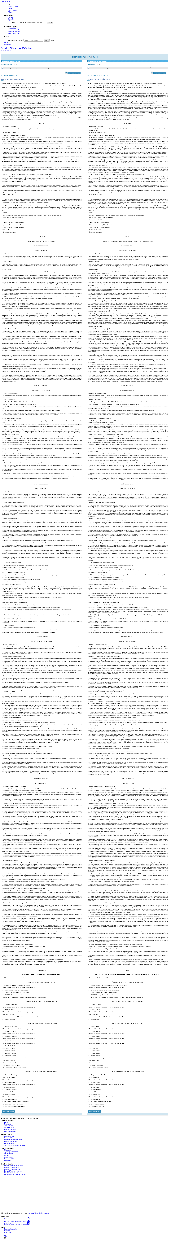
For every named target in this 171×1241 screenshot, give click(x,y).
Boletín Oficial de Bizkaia (12, 1169)
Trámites (10, 12)
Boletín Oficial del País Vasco (18, 48)
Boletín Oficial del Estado (12, 1173)
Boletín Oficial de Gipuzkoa (12, 1171)
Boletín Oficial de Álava (11, 1167)
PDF (17, 64)
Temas (10, 8)
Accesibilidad (12, 28)
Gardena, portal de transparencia (14, 1145)
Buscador (11, 19)
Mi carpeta (7, 44)
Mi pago (6, 1155)
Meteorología (8, 1157)
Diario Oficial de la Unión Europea (15, 1174)
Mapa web (11, 21)
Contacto (11, 17)
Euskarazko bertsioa (10, 1229)
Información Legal (10, 1129)
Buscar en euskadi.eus (19, 22)
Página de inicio (13, 6)
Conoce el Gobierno (10, 1138)
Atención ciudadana (10, 1141)
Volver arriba (8, 1232)
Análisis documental (160, 73)
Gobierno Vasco (13, 10)
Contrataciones (9, 1153)
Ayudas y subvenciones (11, 1152)
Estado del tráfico (9, 1159)
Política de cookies (14, 31)
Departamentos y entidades (13, 1139)
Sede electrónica (6, 51)
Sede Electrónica (13, 33)
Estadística (7, 1160)
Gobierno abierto (9, 1143)
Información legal (13, 30)
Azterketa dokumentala (74, 73)
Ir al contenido (5, 1)
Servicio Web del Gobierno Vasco (38, 1213)
